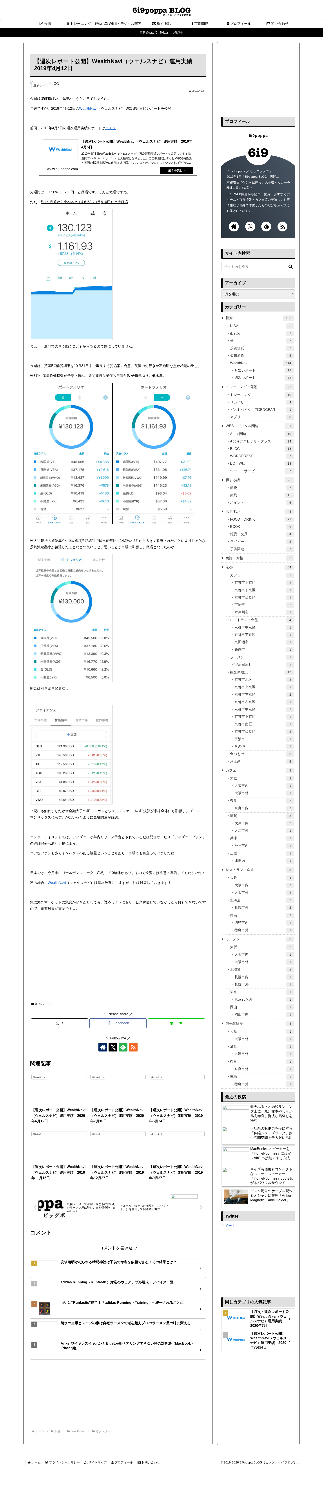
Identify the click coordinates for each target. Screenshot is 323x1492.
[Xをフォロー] (113, 1047)
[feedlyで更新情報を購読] (123, 1047)
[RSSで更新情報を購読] (133, 1047)
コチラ (110, 128)
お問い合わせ (150, 1462)
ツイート (228, 1225)
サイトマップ (97, 1462)
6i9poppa (258, 135)
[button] (288, 266)
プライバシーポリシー (64, 1462)
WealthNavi (88, 108)
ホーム (36, 1462)
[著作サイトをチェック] (102, 1047)
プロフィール (123, 1462)
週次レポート (43, 1004)
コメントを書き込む (118, 1248)
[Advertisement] (118, 966)
